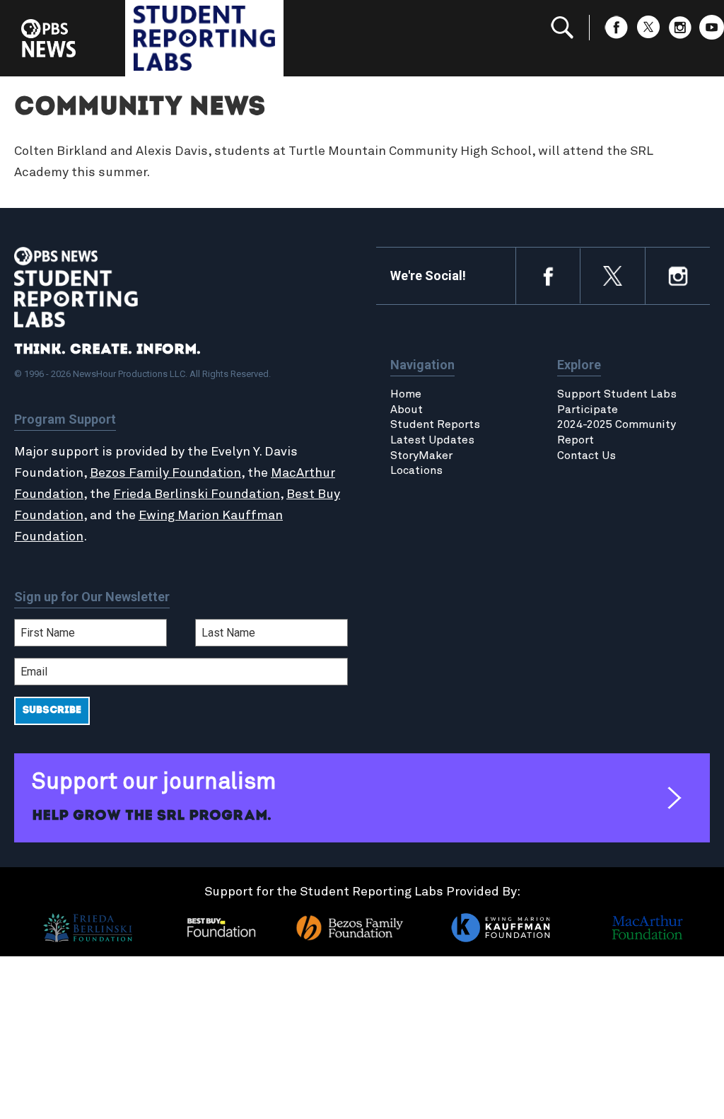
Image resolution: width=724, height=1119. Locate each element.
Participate (587, 409)
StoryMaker (421, 455)
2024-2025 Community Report (616, 432)
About (406, 409)
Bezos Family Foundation (165, 473)
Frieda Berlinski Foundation (196, 494)
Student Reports (435, 424)
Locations (416, 470)
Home (405, 394)
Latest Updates (432, 440)
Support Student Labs (617, 394)
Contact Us (586, 455)
